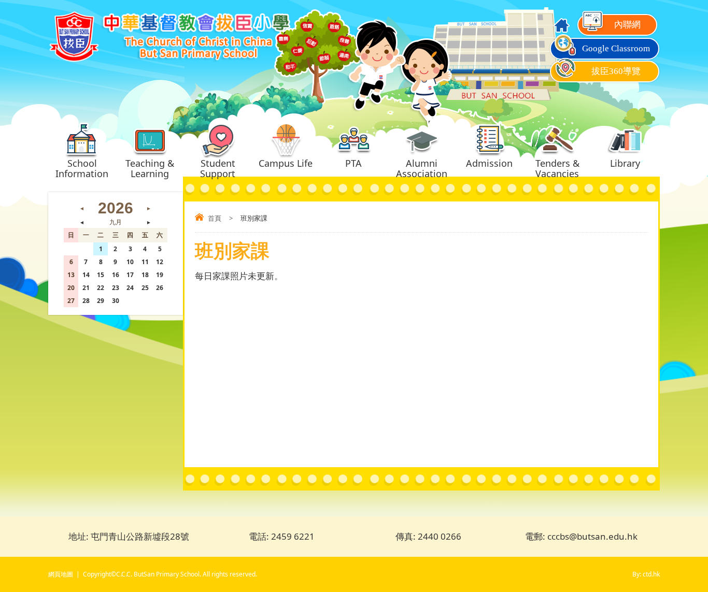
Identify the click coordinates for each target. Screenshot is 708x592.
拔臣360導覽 (616, 71)
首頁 (214, 218)
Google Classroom (616, 48)
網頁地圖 (60, 574)
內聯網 (627, 25)
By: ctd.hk (646, 574)
